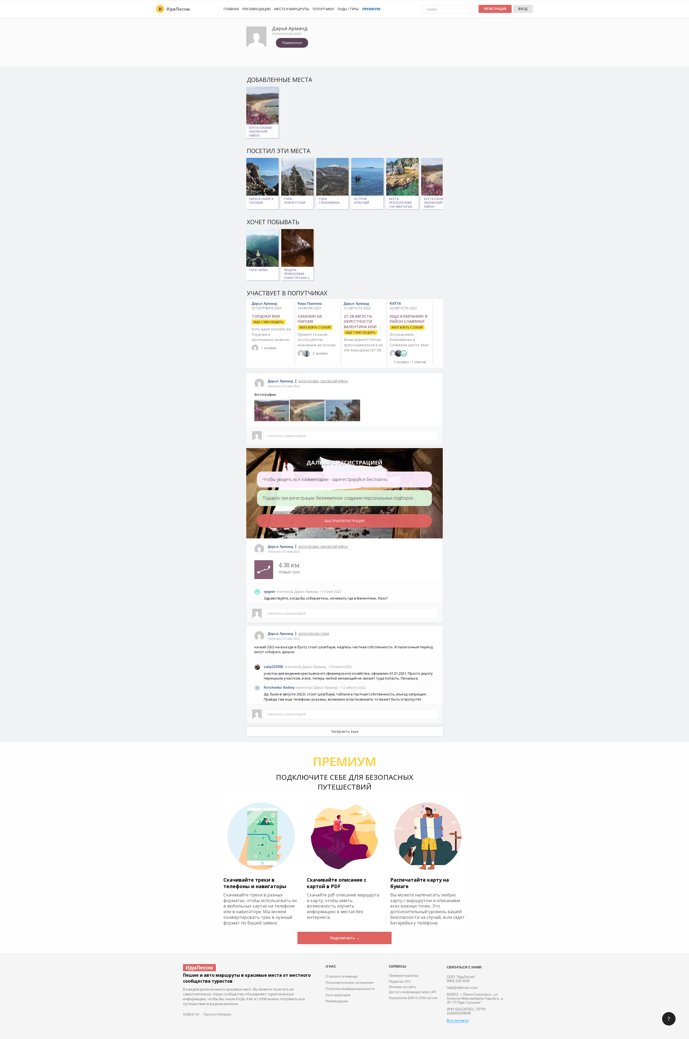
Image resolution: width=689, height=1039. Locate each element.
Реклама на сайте (402, 987)
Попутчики (323, 8)
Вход (523, 8)
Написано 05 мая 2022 (284, 386)
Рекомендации (256, 8)
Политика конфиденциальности (350, 989)
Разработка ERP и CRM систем (413, 998)
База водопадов (338, 995)
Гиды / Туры (348, 8)
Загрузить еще (344, 731)
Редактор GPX (400, 981)
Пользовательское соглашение (350, 983)
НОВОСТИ (191, 1014)
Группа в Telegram (217, 1014)
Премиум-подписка (403, 976)
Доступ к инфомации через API (412, 992)
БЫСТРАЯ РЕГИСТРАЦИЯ (344, 520)
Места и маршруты (291, 8)
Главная (231, 8)
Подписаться (292, 43)
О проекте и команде (342, 976)
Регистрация (495, 8)
